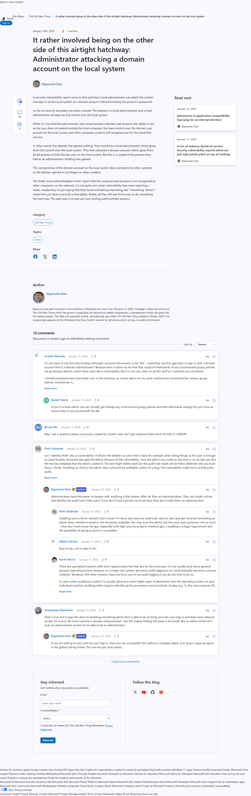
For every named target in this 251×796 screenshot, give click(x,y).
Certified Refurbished (47, 773)
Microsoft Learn (199, 782)
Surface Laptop (21, 769)
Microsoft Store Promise (73, 773)
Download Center (220, 769)
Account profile (201, 769)
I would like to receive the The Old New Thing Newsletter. (76, 727)
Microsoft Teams (107, 782)
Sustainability (222, 786)
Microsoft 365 (60, 782)
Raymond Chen (52, 84)
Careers (99, 786)
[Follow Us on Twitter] (135, 693)
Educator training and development (28, 777)
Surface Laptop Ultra (42, 769)
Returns (14, 773)
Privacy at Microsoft (152, 786)
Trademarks (108, 794)
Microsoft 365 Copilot (129, 782)
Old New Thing (43, 222)
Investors (169, 786)
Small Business (150, 782)
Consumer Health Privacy (14, 794)
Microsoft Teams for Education (176, 773)
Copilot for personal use (127, 769)
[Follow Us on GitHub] (152, 693)
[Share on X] (45, 257)
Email (44, 694)
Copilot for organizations (99, 769)
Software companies (68, 786)
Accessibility (208, 786)
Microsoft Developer (177, 782)
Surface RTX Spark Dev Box (70, 769)
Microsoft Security (25, 782)
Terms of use (94, 794)
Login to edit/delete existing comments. (84, 338)
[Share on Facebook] (35, 257)
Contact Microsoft (49, 794)
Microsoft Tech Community (15, 786)
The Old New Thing (39, 16)
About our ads (149, 794)
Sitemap (33, 794)
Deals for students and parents (65, 777)
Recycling (135, 794)
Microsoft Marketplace (43, 786)
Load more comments (125, 661)
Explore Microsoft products (156, 769)
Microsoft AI (7, 782)
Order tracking (27, 773)
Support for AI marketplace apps (226, 782)
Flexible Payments (98, 773)
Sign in (6, 22)
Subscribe (48, 740)
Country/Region (50, 710)
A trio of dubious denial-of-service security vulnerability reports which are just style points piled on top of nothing (203, 150)
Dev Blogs (18, 16)
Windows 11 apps (182, 769)
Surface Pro (6, 769)
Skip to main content (11, 2)
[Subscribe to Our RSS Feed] (161, 693)
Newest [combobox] (202, 344)
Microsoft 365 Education (207, 773)
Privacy (64, 794)
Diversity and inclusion (188, 786)
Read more (50, 388)
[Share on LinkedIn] (54, 257)
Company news (132, 786)
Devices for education (146, 773)
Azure (162, 782)
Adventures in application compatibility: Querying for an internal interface (203, 118)
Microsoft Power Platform (83, 782)
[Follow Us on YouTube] (144, 693)
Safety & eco (122, 794)
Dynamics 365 (43, 782)
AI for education (93, 777)
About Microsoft (113, 786)
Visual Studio (87, 786)
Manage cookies (77, 794)
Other (38, 239)
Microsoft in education (121, 773)
